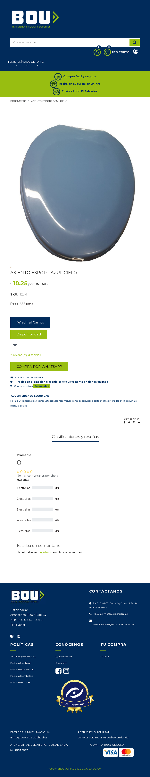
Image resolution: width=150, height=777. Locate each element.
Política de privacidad (22, 669)
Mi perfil (104, 656)
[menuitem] (15, 64)
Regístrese (121, 52)
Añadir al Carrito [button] (30, 322)
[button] (14, 345)
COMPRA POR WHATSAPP (39, 366)
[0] (96, 52)
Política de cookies (20, 682)
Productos (18, 100)
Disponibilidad (29, 334)
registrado (45, 552)
